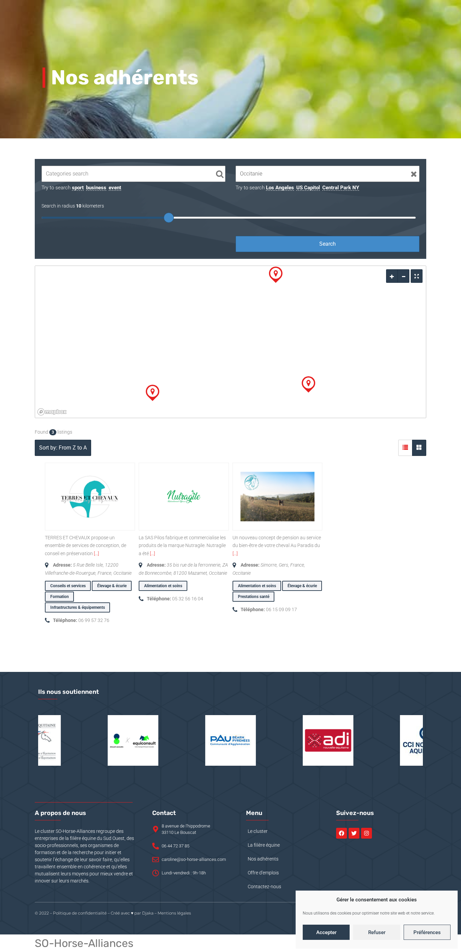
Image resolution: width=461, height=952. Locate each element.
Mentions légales (174, 913)
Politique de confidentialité (80, 913)
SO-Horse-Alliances (84, 943)
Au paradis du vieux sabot (275, 522)
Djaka (148, 913)
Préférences (427, 932)
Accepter (326, 932)
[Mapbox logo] (52, 412)
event (115, 188)
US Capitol (308, 188)
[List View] (405, 448)
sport (78, 188)
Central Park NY (340, 188)
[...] (96, 553)
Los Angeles (280, 188)
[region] (230, 342)
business (96, 188)
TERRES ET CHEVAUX (81, 522)
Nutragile (156, 522)
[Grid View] (419, 448)
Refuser (376, 932)
